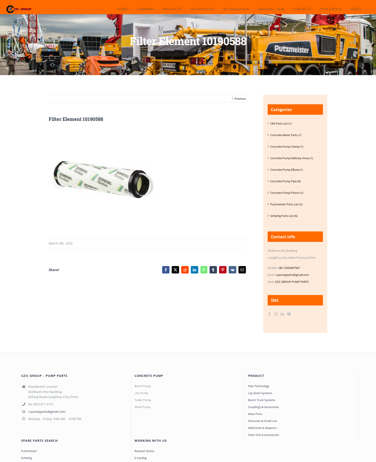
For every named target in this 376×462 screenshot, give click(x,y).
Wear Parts (255, 414)
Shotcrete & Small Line (262, 421)
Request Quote (144, 451)
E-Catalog (140, 458)
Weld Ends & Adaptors (262, 428)
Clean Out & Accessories (263, 435)
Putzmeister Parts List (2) (286, 204)
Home (147, 52)
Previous (240, 99)
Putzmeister (29, 451)
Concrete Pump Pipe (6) (285, 181)
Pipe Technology (258, 386)
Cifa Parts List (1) (281, 123)
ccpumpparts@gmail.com (292, 275)
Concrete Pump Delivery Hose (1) (291, 158)
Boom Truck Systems (261, 400)
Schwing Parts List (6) (283, 216)
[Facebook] (269, 314)
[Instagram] (276, 314)
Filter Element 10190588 (174, 52)
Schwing (26, 458)
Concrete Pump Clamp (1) (286, 146)
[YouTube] (289, 314)
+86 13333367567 (289, 268)
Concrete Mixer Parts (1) (285, 135)
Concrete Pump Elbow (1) (286, 170)
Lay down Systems (260, 393)
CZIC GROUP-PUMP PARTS (292, 282)
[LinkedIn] (282, 314)
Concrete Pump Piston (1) (286, 193)
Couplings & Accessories (263, 407)
